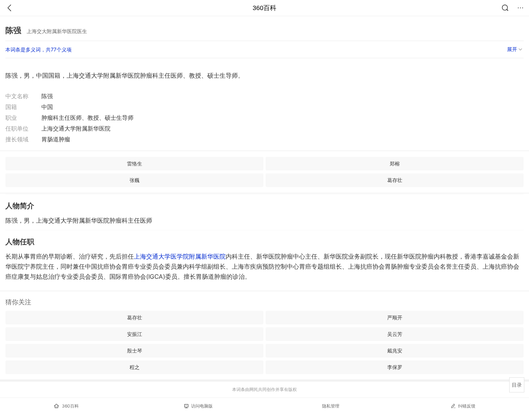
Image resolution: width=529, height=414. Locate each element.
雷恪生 (134, 163)
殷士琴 (134, 350)
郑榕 (395, 163)
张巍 (135, 180)
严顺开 (394, 317)
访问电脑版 (202, 406)
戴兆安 (394, 350)
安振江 (134, 334)
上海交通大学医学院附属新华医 (180, 256)
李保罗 (394, 367)
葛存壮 (394, 180)
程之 (135, 367)
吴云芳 (394, 334)
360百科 (264, 8)
